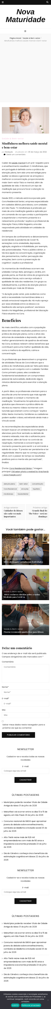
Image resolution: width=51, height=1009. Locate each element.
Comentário (8, 661)
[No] (48, 1000)
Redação (9, 152)
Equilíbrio (36, 489)
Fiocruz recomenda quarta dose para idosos (24, 632)
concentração (37, 484)
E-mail (5, 698)
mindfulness (8, 494)
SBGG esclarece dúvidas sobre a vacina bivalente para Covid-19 (22, 595)
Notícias (8, 559)
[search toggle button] (47, 2)
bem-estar (23, 484)
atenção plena (9, 484)
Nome (5, 687)
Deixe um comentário (16, 154)
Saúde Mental (23, 494)
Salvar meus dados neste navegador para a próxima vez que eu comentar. (23, 726)
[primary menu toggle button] (25, 31)
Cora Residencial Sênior (20, 468)
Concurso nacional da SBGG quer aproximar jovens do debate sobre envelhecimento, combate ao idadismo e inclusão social (25, 824)
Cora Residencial (10, 489)
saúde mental (18, 163)
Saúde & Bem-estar (13, 138)
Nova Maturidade (25, 16)
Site (3, 709)
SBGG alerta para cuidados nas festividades (23, 562)
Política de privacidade (31, 1005)
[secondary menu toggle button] (3, 2)
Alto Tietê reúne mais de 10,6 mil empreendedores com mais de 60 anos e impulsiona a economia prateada (24, 840)
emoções (24, 489)
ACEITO (15, 1005)
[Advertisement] (25, 72)
